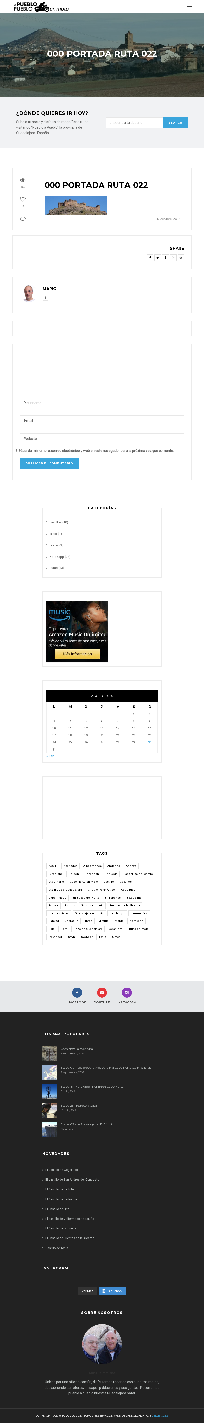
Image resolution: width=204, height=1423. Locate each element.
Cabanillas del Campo (138, 874)
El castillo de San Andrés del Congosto (72, 1179)
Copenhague (57, 897)
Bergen (74, 874)
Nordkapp (57, 557)
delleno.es (160, 1415)
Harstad (54, 921)
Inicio (53, 534)
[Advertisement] (76, 810)
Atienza (131, 866)
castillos (56, 522)
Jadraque (71, 921)
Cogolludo (128, 889)
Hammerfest (139, 913)
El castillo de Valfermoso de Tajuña (69, 1218)
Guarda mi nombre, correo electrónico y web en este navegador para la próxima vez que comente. (97, 451)
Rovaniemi (115, 929)
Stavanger (55, 937)
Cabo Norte (56, 881)
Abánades (71, 866)
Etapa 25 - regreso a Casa (79, 1105)
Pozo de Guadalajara (88, 929)
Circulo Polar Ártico (101, 889)
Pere (64, 929)
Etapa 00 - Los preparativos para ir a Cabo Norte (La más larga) (107, 1067)
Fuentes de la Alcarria (124, 905)
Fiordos (69, 905)
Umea (116, 937)
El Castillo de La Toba (59, 1189)
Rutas (54, 568)
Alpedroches (92, 866)
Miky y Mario (102, 1373)
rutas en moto (139, 929)
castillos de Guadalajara (65, 889)
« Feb (50, 756)
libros (88, 921)
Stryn (71, 937)
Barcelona (56, 874)
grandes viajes (59, 913)
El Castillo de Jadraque (61, 1199)
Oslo (52, 929)
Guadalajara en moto (89, 913)
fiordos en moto (92, 905)
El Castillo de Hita (57, 1209)
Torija (102, 937)
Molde (119, 921)
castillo (109, 881)
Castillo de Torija (56, 1248)
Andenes (113, 866)
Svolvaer (87, 937)
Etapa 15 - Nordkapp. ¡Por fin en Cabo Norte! (92, 1086)
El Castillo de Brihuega (60, 1228)
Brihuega (111, 874)
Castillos (126, 881)
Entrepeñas (113, 897)
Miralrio (103, 921)
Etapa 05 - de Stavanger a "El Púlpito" (88, 1124)
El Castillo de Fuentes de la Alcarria (69, 1238)
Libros (54, 545)
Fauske (53, 905)
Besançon (92, 874)
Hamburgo (117, 913)
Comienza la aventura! (77, 1049)
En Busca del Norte (85, 897)
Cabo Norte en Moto (84, 881)
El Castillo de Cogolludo (61, 1170)
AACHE (53, 866)
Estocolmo (134, 897)
